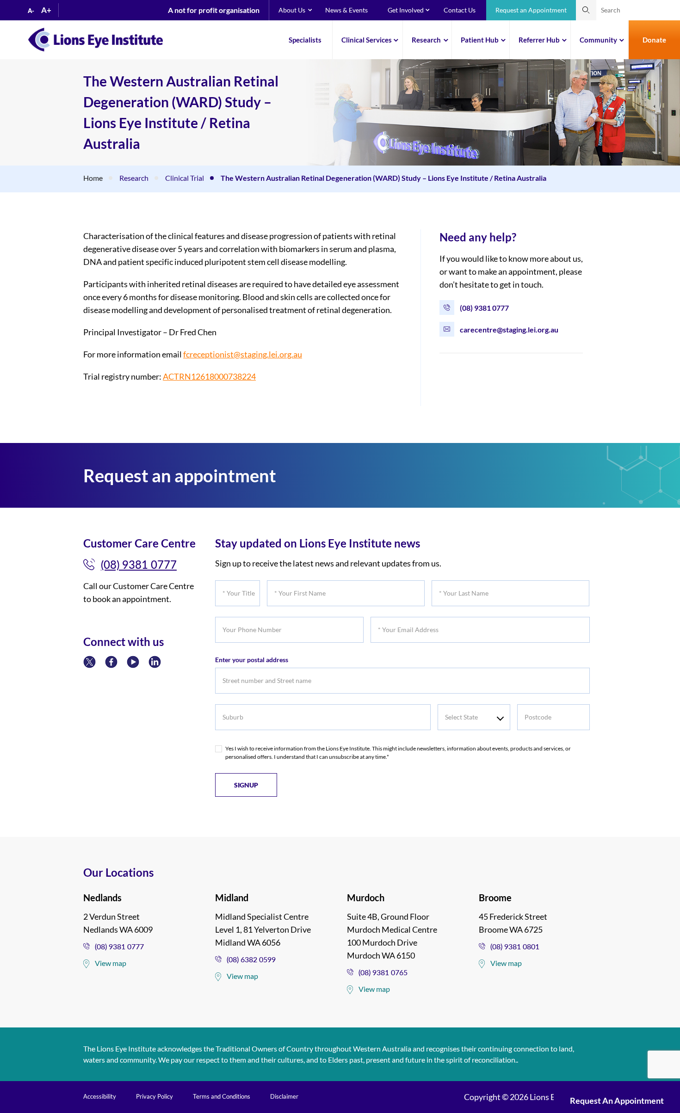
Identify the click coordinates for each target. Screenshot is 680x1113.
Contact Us (460, 10)
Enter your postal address (251, 660)
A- (31, 10)
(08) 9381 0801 (514, 946)
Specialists (305, 40)
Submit (586, 10)
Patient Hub (480, 40)
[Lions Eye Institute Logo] (95, 39)
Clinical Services (366, 40)
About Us (291, 10)
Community (598, 40)
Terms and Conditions (221, 1096)
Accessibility (99, 1096)
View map (110, 963)
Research (426, 40)
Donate (654, 40)
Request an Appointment (531, 10)
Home (93, 177)
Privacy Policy (154, 1096)
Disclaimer (284, 1096)
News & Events (346, 10)
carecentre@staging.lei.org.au (509, 329)
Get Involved (406, 10)
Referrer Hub (539, 40)
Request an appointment (617, 1100)
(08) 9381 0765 (383, 972)
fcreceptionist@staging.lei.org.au (242, 354)
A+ (46, 10)
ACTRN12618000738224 (209, 376)
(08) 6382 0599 (251, 959)
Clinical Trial (184, 177)
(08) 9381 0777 (484, 307)
